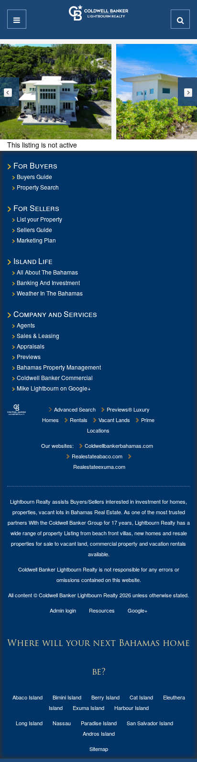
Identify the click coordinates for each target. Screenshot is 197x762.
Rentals (78, 419)
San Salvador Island (150, 723)
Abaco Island (27, 697)
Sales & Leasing (38, 335)
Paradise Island (99, 723)
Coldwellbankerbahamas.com (118, 445)
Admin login (63, 610)
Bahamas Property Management (59, 367)
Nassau (62, 723)
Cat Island (141, 697)
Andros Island (99, 733)
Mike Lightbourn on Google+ (54, 388)
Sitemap (98, 748)
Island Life (33, 260)
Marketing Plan (36, 240)
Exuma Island (88, 707)
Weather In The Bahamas (50, 293)
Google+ (137, 610)
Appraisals (30, 346)
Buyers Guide (34, 176)
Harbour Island (131, 707)
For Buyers (35, 165)
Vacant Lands (113, 419)
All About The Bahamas (47, 272)
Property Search (38, 187)
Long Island (29, 723)
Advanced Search (74, 409)
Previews (29, 356)
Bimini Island (67, 697)
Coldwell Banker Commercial (55, 377)
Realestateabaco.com (96, 456)
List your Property (39, 219)
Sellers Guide (34, 229)
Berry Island (105, 697)
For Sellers (36, 207)
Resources (102, 610)
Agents (26, 325)
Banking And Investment (48, 282)
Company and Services (55, 313)
